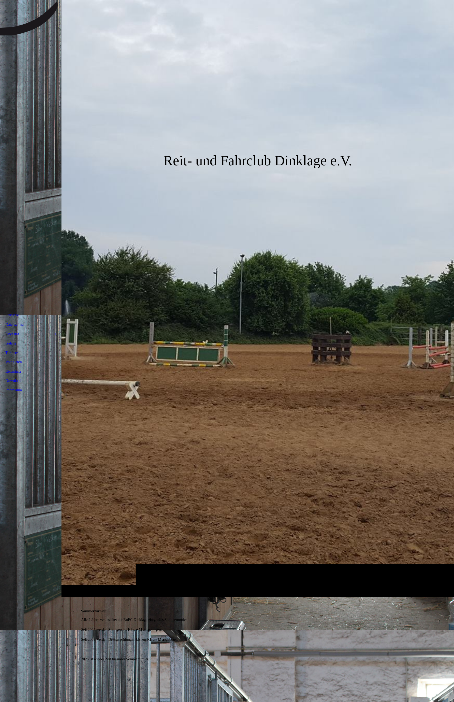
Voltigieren (13, 362)
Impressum (13, 390)
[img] (257, 298)
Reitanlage (13, 371)
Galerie (10, 343)
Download (13, 381)
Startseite (12, 315)
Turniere (11, 353)
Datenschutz (14, 325)
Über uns (12, 334)
